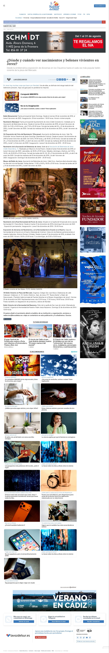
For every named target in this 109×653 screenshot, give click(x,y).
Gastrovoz (58, 14)
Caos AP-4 (62, 17)
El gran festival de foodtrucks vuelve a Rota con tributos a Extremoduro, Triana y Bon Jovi (15, 342)
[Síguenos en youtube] (87, 637)
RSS (53, 650)
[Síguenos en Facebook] (90, 637)
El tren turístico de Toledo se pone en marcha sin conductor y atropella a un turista (96, 106)
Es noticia (18, 18)
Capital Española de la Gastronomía (40, 14)
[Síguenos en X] (77, 637)
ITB (84, 14)
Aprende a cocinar (69, 14)
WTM (88, 14)
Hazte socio (42, 637)
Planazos (22, 14)
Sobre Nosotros (24, 650)
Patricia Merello (8, 347)
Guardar (70, 79)
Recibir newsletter (93, 621)
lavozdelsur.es (100, 6)
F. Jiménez (31, 347)
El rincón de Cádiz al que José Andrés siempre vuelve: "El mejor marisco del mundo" (40, 342)
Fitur (79, 14)
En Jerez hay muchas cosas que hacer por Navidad (21, 85)
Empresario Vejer (71, 17)
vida (4, 29)
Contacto (31, 650)
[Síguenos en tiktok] (84, 637)
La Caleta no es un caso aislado (93, 98)
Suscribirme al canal (58, 621)
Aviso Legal (37, 650)
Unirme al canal (24, 621)
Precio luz (26, 17)
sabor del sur (10, 29)
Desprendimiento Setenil (38, 17)
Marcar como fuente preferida (87, 641)
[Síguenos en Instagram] (80, 637)
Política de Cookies (46, 650)
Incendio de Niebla (52, 17)
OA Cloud (65, 650)
